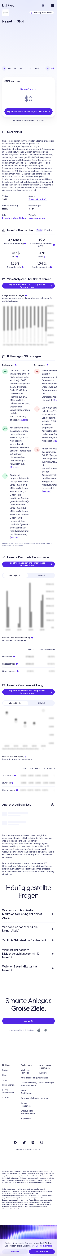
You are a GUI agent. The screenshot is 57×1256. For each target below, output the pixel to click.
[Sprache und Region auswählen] (43, 5)
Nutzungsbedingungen (28, 1078)
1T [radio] (4, 68)
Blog (4, 1075)
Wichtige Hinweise (25, 1071)
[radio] (47, 68)
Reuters (23, 419)
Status (5, 1097)
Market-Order (27, 89)
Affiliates (43, 1078)
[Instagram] (42, 1142)
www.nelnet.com (37, 218)
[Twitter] (24, 1142)
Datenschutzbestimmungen (28, 1098)
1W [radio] (9, 68)
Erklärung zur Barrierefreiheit (28, 1112)
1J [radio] (26, 68)
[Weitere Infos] (52, 805)
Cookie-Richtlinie (44, 1246)
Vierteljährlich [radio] (15, 575)
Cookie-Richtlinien (26, 1104)
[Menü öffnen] (52, 5)
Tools (4, 1080)
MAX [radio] (37, 68)
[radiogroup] (21, 68)
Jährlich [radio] (41, 575)
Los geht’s (28, 1021)
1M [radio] (14, 68)
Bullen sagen (8, 365)
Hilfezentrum (8, 1085)
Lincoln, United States (14, 218)
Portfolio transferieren (8, 1091)
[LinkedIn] (33, 1142)
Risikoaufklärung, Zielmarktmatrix (28, 1084)
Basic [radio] (39, 230)
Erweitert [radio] (49, 230)
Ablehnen (15, 1251)
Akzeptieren (42, 1251)
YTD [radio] (21, 68)
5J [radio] (31, 68)
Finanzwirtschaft (37, 199)
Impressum (26, 1118)
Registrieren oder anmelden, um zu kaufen (27, 111)
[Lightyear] (9, 5)
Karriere (43, 1073)
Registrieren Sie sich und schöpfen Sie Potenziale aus (27, 285)
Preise (5, 1070)
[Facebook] (15, 1142)
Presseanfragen (46, 1082)
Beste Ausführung (26, 1091)
